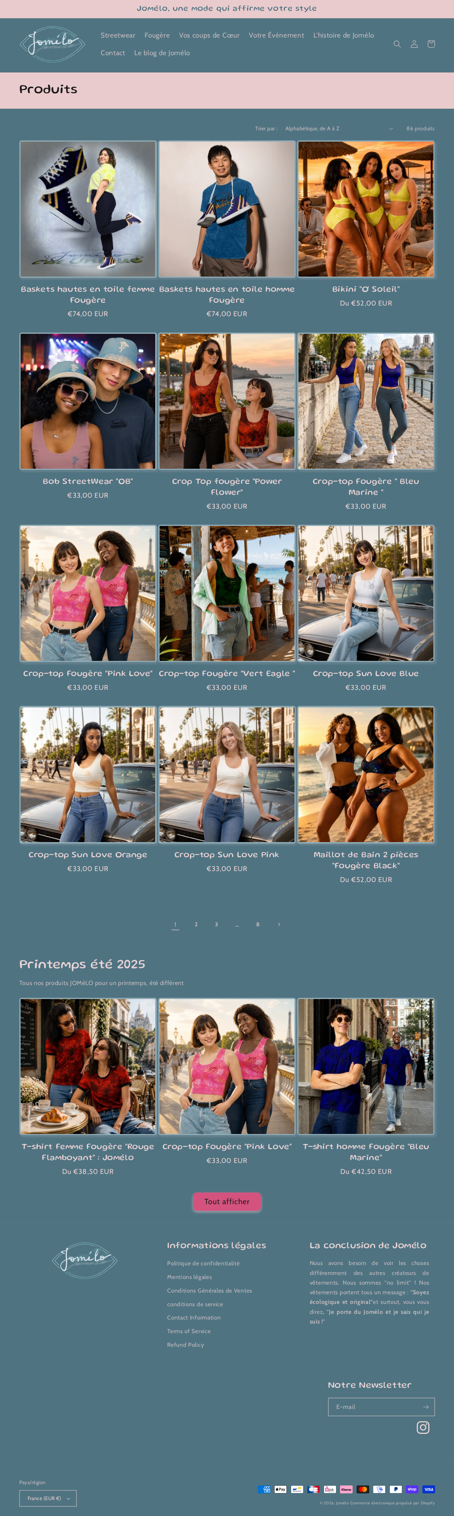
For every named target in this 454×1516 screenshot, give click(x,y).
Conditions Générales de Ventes (209, 1290)
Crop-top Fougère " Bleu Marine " (366, 487)
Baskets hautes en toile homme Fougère (227, 295)
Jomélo (342, 1503)
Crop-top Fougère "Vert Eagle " (227, 674)
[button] (397, 44)
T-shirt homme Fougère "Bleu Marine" (366, 1153)
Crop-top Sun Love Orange (88, 855)
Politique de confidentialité (203, 1263)
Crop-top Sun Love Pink (227, 855)
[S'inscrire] (425, 1407)
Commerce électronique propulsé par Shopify (392, 1503)
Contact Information (194, 1317)
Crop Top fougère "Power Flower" (227, 487)
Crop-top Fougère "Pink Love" (88, 674)
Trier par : (266, 128)
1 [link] (175, 924)
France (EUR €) (44, 1498)
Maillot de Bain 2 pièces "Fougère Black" (366, 861)
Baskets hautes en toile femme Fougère (88, 295)
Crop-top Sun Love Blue (366, 674)
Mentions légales (189, 1276)
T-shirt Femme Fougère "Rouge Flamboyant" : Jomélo (88, 1153)
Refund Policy (185, 1344)
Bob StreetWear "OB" (88, 482)
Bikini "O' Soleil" (366, 290)
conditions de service (195, 1304)
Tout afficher (227, 1201)
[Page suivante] (278, 924)
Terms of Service (189, 1330)
